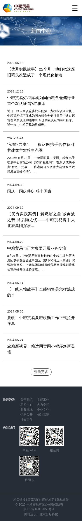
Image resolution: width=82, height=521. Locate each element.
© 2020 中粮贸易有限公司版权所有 (39, 504)
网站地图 (48, 499)
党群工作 (43, 399)
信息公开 (26, 414)
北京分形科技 (49, 514)
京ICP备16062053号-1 (38, 509)
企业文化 (43, 409)
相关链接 (19, 499)
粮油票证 (43, 414)
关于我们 (26, 399)
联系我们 (34, 499)
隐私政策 (63, 499)
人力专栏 (43, 404)
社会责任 (26, 419)
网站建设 (30, 514)
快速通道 (9, 399)
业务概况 (26, 409)
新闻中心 (26, 404)
